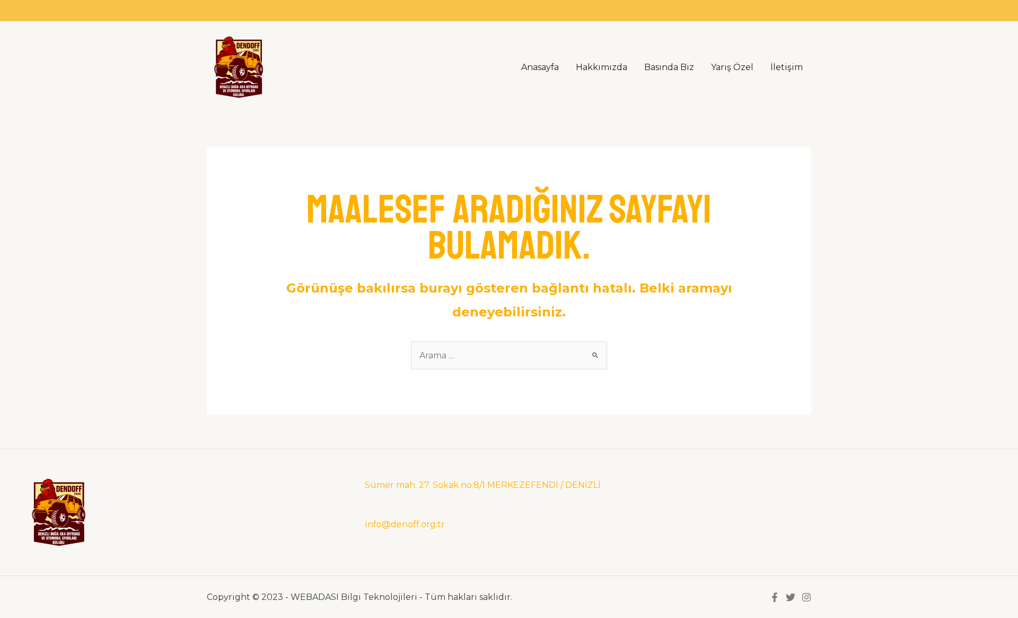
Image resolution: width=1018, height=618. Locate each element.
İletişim (786, 67)
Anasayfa (540, 67)
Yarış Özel (732, 67)
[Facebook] (774, 597)
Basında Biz (669, 67)
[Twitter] (790, 597)
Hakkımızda (601, 67)
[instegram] (806, 597)
